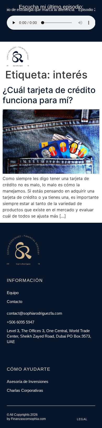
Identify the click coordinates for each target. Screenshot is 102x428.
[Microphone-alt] (32, 352)
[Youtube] (26, 352)
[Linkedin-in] (20, 352)
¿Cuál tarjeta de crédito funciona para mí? (49, 95)
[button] (89, 47)
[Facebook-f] (8, 352)
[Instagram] (14, 352)
